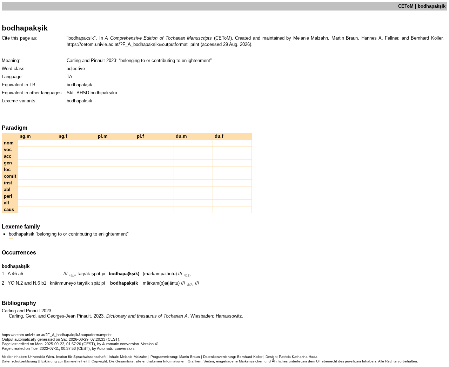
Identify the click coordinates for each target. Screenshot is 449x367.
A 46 (12, 273)
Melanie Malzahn (133, 357)
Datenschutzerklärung (19, 361)
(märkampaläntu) (160, 273)
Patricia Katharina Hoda (298, 357)
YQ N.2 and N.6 (24, 283)
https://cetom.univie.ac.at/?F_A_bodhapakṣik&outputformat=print (133, 44)
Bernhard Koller (249, 357)
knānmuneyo (63, 283)
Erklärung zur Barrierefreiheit (64, 361)
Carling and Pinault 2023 (91, 60)
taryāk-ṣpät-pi (91, 273)
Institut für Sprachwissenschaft (81, 357)
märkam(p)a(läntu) (161, 283)
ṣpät (95, 283)
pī (103, 283)
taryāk (83, 283)
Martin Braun (189, 357)
